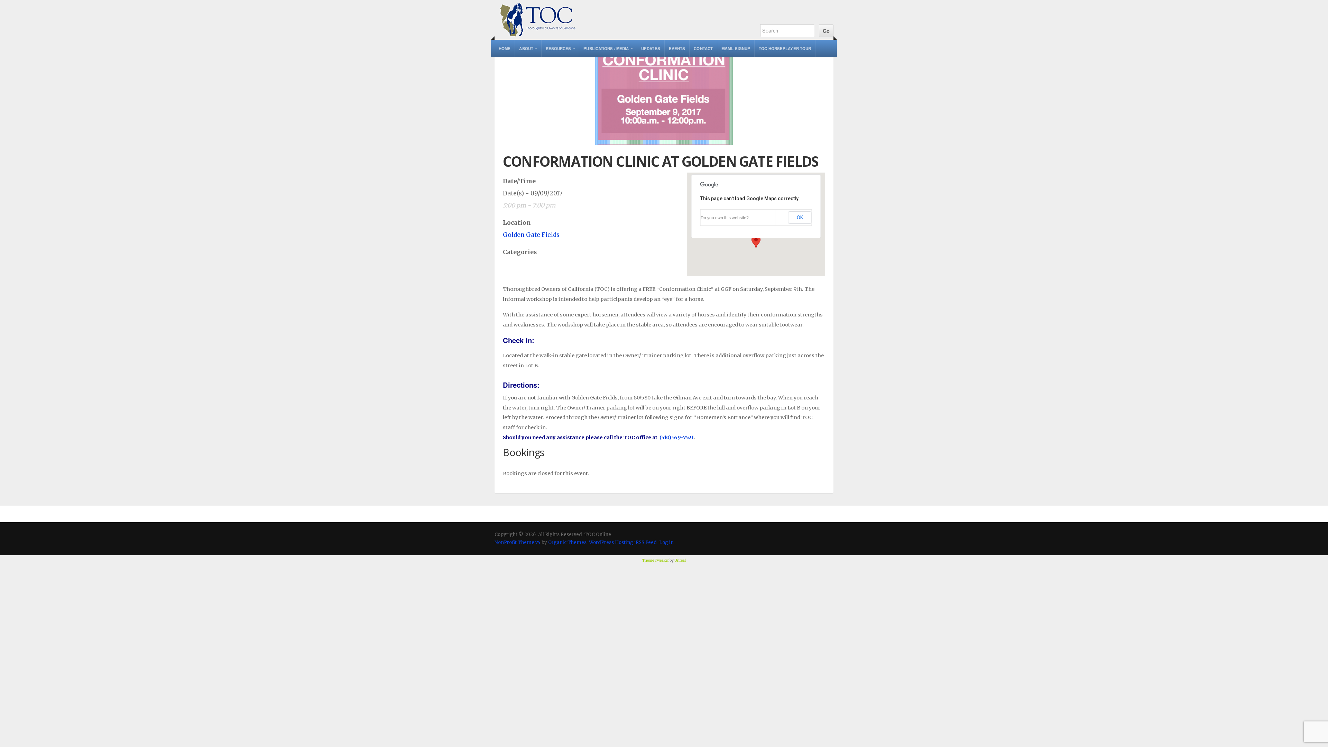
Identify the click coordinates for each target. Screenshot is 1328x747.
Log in (666, 542)
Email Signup (735, 48)
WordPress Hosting (611, 542)
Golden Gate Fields (531, 235)
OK (800, 217)
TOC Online (620, 20)
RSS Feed (646, 542)
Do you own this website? (725, 217)
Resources (558, 48)
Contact (703, 48)
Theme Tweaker (655, 560)
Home (504, 48)
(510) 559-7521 (677, 437)
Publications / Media (606, 48)
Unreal (680, 560)
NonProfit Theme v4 (518, 542)
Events (677, 48)
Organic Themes (567, 542)
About (526, 48)
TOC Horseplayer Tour (785, 48)
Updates (650, 48)
